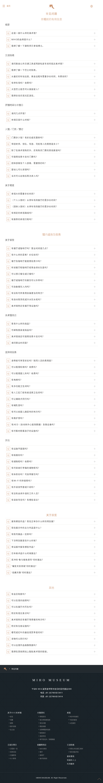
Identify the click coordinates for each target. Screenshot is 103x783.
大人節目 (13, 758)
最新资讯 (70, 756)
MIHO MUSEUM (51, 680)
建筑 (11, 723)
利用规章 (70, 764)
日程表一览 (14, 749)
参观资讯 (43, 716)
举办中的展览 (74, 716)
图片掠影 (13, 726)
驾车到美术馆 (74, 752)
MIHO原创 (43, 749)
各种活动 (13, 752)
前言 (11, 716)
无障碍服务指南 (45, 729)
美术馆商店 (43, 758)
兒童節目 (13, 755)
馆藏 (11, 720)
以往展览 (72, 723)
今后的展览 (73, 720)
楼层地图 (43, 726)
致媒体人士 (71, 760)
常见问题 (43, 723)
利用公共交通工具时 (76, 749)
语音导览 (43, 736)
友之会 (12, 729)
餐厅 (41, 752)
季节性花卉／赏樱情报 (47, 739)
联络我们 (43, 733)
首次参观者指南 (45, 720)
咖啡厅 (42, 755)
